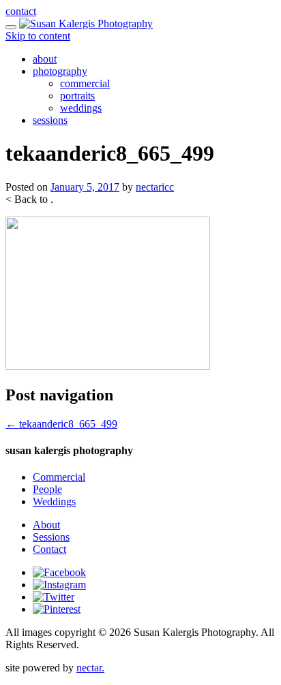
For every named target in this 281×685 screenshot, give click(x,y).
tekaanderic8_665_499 (61, 424)
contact (20, 11)
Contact (49, 549)
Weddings (54, 501)
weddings (81, 108)
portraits (77, 95)
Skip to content (37, 36)
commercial (85, 83)
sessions (50, 120)
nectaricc (155, 187)
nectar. (90, 667)
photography (60, 71)
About (46, 524)
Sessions (51, 537)
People (47, 489)
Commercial (59, 477)
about (45, 59)
